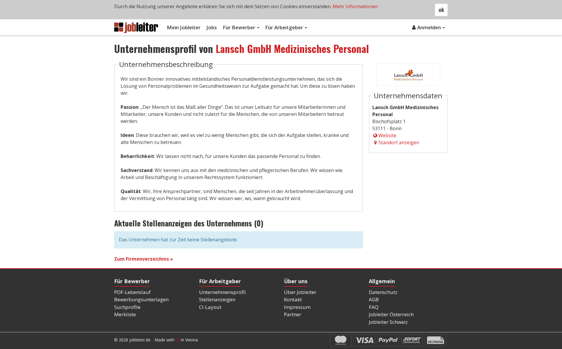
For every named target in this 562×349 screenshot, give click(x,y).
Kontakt (293, 299)
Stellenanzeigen (217, 299)
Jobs (211, 27)
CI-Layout (210, 307)
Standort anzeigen (398, 142)
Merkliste (125, 314)
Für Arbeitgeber (284, 27)
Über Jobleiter (300, 292)
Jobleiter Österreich (391, 314)
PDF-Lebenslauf (132, 292)
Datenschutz (383, 292)
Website (387, 135)
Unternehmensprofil (222, 292)
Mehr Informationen (355, 6)
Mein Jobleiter (184, 27)
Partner (292, 314)
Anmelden (429, 27)
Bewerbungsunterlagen (141, 299)
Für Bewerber (239, 27)
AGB (374, 299)
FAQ (373, 307)
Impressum (297, 307)
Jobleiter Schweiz (388, 322)
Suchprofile (127, 307)
